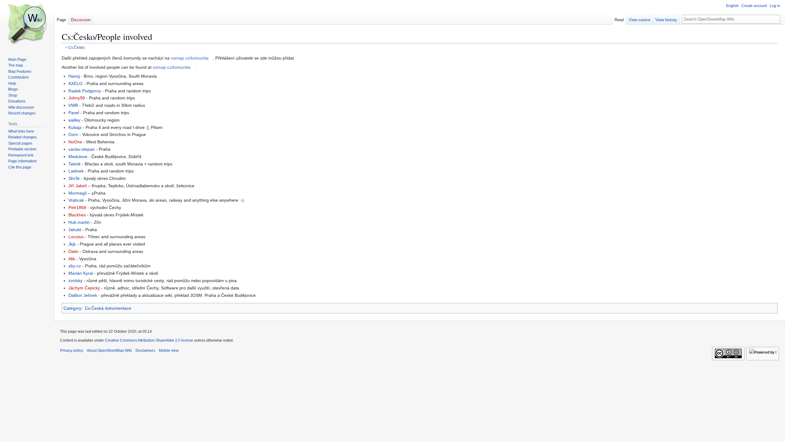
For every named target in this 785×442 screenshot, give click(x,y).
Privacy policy (71, 350)
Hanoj (74, 76)
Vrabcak (76, 200)
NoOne (75, 141)
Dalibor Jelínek (82, 295)
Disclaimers (145, 350)
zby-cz (74, 265)
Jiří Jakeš (77, 185)
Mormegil (77, 193)
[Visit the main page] (27, 24)
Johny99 (76, 97)
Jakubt (74, 229)
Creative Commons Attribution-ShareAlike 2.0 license (149, 340)
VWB (73, 105)
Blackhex (77, 214)
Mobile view (169, 350)
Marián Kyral (80, 273)
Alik (71, 258)
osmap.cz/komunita (190, 58)
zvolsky (75, 280)
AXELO (75, 83)
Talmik (74, 163)
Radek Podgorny (84, 90)
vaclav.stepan (81, 149)
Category (72, 308)
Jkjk (72, 244)
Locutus (76, 236)
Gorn (73, 134)
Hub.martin (79, 222)
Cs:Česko (76, 47)
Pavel (73, 112)
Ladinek (76, 171)
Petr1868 (77, 207)
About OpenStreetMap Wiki (109, 350)
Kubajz (75, 127)
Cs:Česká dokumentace (108, 308)
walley (74, 120)
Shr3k (74, 178)
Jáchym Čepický (84, 287)
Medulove (77, 156)
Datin (73, 251)
